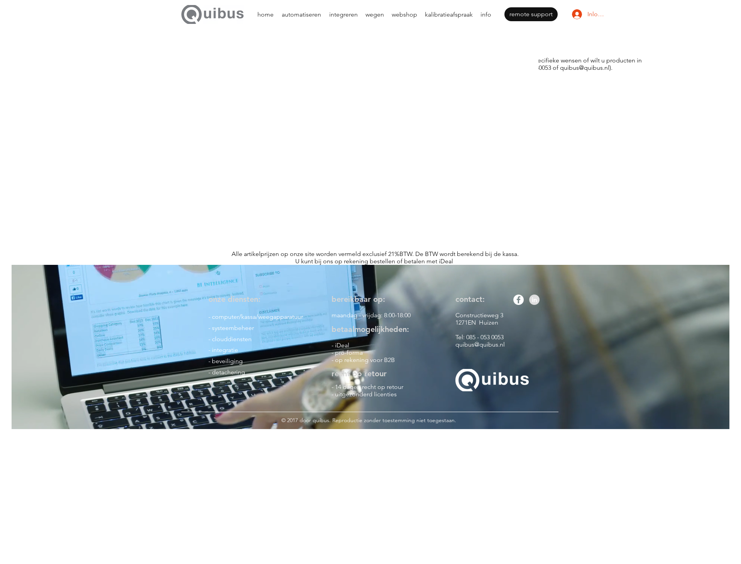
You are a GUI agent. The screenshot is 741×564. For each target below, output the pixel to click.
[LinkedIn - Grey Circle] (534, 300)
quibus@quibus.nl (584, 67)
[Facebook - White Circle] (518, 300)
